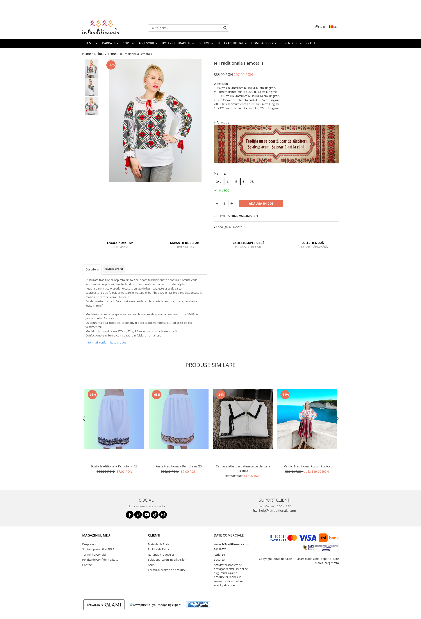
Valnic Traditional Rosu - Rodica (307, 466)
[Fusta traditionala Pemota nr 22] (114, 419)
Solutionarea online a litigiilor (167, 560)
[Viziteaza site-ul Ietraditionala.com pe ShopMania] (198, 604)
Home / (88, 54)
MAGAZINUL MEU (96, 535)
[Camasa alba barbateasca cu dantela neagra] (243, 419)
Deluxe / (100, 54)
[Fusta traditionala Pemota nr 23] (179, 419)
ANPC (151, 565)
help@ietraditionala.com (277, 510)
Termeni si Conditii (94, 554)
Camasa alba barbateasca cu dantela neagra (243, 468)
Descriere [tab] (92, 269)
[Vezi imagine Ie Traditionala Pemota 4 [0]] (91, 68)
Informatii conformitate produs (106, 342)
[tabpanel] (155, 120)
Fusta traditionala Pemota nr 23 (178, 466)
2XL (218, 181)
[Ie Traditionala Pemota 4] (155, 120)
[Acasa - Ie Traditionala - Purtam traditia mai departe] (104, 28)
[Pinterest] (138, 515)
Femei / (114, 54)
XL (252, 181)
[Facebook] (130, 515)
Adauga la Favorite (229, 227)
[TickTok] (155, 515)
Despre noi (89, 544)
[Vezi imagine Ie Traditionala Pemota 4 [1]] (91, 87)
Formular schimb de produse (167, 570)
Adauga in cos (261, 203)
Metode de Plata (158, 544)
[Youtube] (146, 515)
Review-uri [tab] (113, 269)
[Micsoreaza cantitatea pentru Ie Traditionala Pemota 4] (217, 203)
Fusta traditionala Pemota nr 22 (114, 466)
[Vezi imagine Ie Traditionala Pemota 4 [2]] (91, 106)
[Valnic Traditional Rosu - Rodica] (307, 419)
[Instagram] (163, 515)
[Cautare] (225, 28)
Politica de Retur (158, 549)
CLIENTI (154, 535)
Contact (87, 565)
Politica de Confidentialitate (100, 560)
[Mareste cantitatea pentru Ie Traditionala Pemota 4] (231, 203)
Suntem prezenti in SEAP (98, 549)
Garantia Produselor (161, 554)
